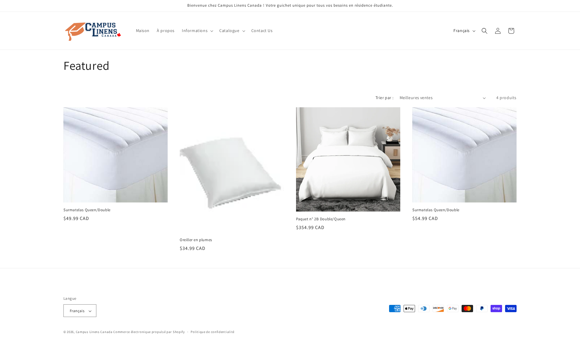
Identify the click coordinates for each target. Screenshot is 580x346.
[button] (197, 30)
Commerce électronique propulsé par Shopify (149, 332)
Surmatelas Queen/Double (87, 210)
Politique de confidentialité (212, 332)
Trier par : (384, 97)
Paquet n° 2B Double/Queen (321, 219)
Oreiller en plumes (196, 240)
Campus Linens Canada (94, 332)
